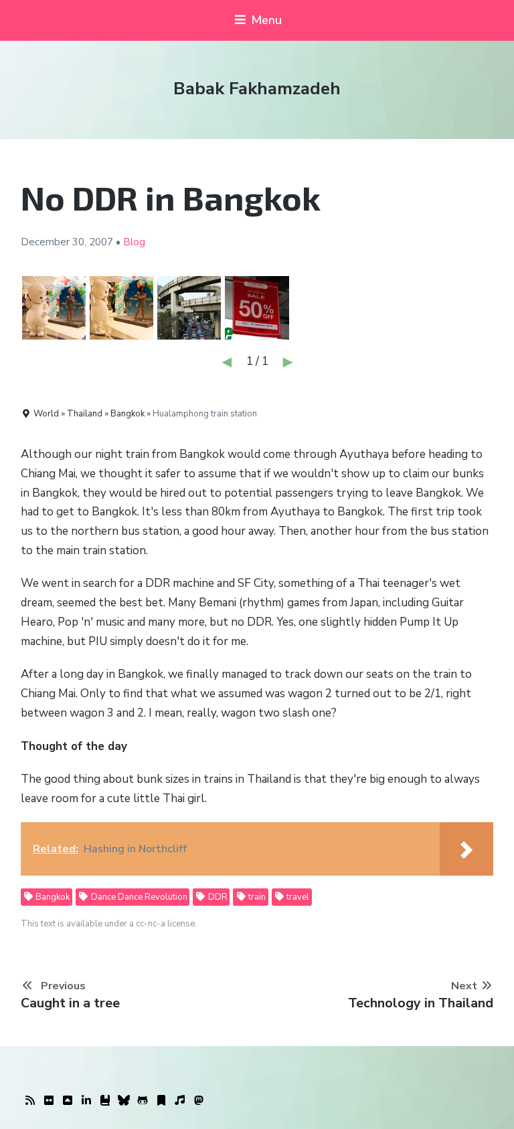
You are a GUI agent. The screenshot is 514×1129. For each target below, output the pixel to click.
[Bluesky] (123, 1101)
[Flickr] (48, 1101)
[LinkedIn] (86, 1101)
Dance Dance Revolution (138, 897)
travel (296, 897)
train (256, 897)
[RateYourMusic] (180, 1101)
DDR (217, 897)
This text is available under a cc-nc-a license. (109, 924)
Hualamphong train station (205, 414)
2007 (101, 242)
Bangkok (51, 897)
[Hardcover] (105, 1101)
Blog (134, 242)
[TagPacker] (161, 1101)
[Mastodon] (198, 1101)
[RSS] (30, 1101)
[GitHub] (142, 1101)
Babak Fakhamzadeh (257, 88)
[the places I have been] (67, 1101)
